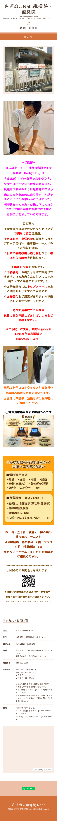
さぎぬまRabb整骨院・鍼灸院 (28, 9)
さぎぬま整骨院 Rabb (28, 805)
